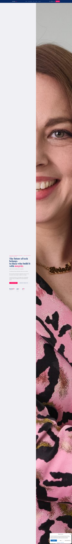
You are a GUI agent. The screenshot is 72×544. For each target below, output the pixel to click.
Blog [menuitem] (33, 1)
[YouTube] (52, 1)
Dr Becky (14, 1)
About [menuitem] (26, 1)
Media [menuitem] (36, 1)
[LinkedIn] (51, 1)
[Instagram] (49, 1)
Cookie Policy (58, 542)
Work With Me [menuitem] (30, 1)
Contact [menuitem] (39, 1)
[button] (70, 534)
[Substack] (54, 1)
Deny (60, 540)
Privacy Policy (62, 542)
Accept (54, 540)
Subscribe (57, 1)
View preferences (67, 540)
